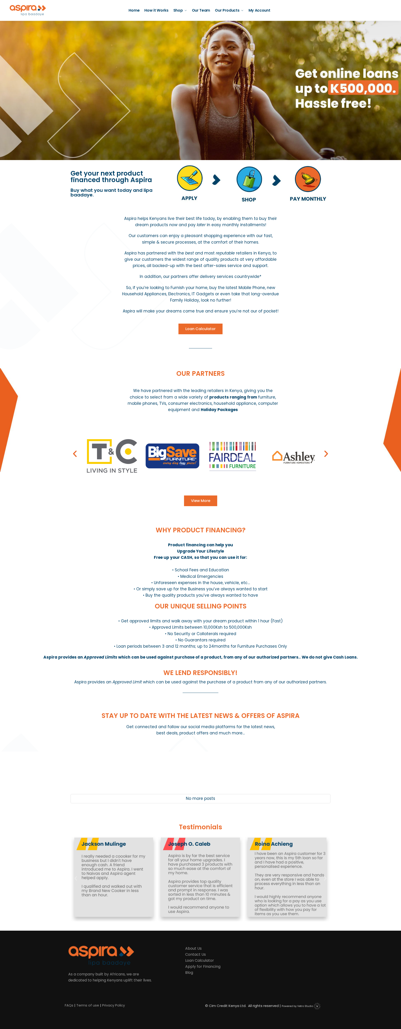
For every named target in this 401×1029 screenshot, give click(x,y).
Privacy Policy (113, 1005)
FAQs (69, 1005)
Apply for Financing (202, 966)
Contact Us (195, 954)
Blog (189, 972)
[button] (75, 454)
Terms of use (87, 1005)
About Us (193, 948)
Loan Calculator (199, 960)
